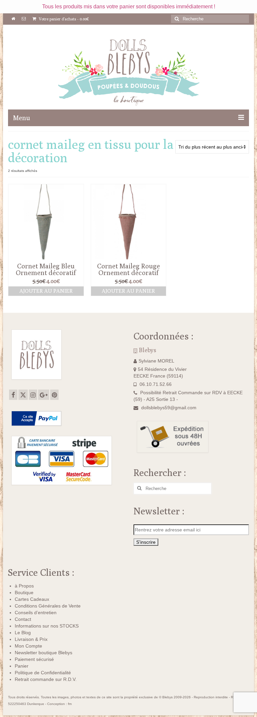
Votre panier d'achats (63, 18)
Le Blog (23, 632)
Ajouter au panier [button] (46, 291)
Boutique (24, 592)
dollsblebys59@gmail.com (168, 407)
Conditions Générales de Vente (48, 606)
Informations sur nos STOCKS (47, 626)
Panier (21, 666)
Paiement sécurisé (34, 659)
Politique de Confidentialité (43, 672)
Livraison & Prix (31, 639)
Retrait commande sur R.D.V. (46, 679)
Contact (23, 619)
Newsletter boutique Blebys (43, 652)
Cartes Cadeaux (32, 599)
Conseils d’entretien (36, 612)
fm (70, 704)
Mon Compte (28, 646)
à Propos (24, 585)
